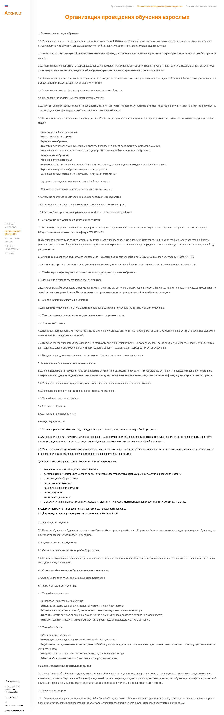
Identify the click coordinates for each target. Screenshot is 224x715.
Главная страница (10, 225)
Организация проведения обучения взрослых (159, 6)
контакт (9, 253)
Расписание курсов (12, 240)
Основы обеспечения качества (201, 6)
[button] (6, 6)
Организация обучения (12, 232)
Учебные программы (11, 247)
